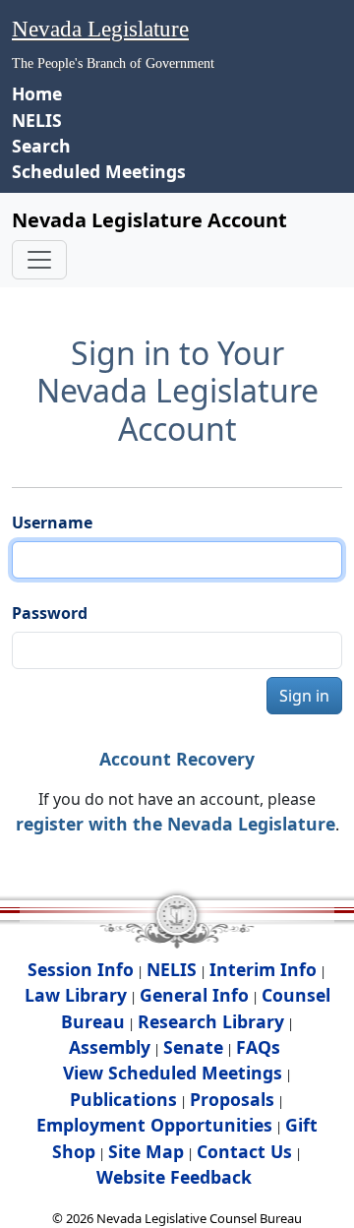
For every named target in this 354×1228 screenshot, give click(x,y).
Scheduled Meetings (99, 171)
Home (37, 93)
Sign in (304, 695)
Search (41, 145)
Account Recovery (177, 758)
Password (50, 613)
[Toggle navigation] (39, 259)
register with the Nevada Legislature (175, 823)
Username (52, 522)
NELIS (37, 120)
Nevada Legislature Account (149, 220)
